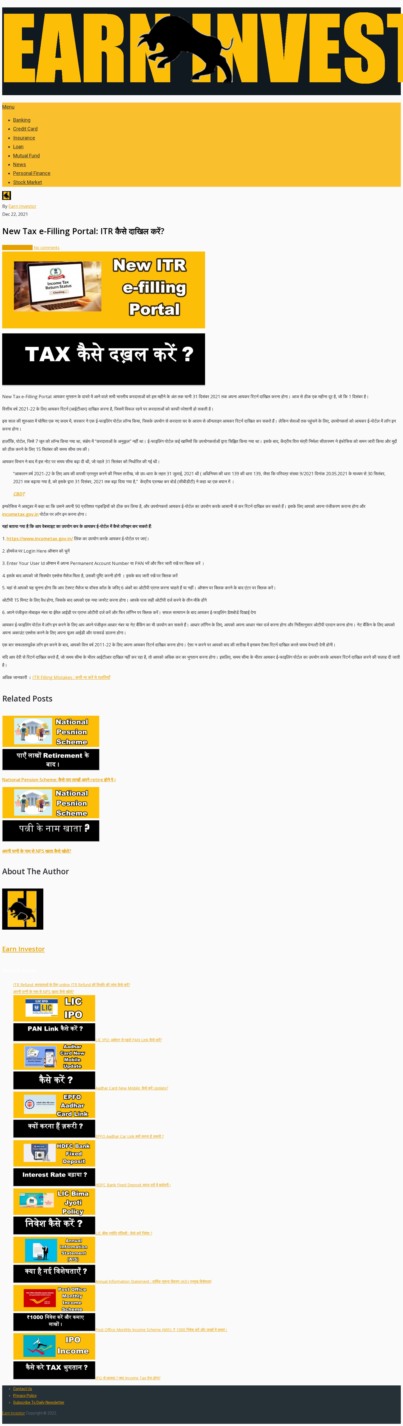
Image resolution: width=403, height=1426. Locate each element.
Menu (8, 107)
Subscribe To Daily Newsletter (38, 1402)
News (19, 164)
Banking (21, 120)
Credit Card (25, 129)
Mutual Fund (26, 156)
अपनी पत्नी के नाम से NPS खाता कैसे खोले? (36, 851)
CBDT (19, 494)
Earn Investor (22, 206)
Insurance (24, 138)
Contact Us (22, 1389)
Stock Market (27, 182)
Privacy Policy (25, 1395)
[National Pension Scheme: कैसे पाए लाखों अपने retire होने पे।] (201, 744)
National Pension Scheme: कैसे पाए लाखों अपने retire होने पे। (59, 780)
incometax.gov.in (20, 514)
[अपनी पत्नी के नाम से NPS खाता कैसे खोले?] (201, 815)
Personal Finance (31, 173)
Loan (18, 146)
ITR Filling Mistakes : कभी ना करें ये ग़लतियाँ (71, 677)
